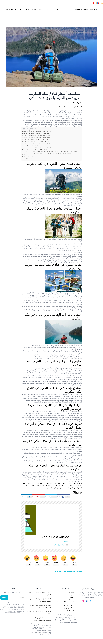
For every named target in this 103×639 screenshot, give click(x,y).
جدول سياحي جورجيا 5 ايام (66, 620)
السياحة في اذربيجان (68, 605)
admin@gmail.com (60, 545)
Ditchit (51, 16)
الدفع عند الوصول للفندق (75, 571)
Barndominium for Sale (99, 16)
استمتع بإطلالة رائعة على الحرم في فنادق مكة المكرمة (37, 141)
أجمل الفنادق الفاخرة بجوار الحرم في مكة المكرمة (36, 133)
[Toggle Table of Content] (78, 129)
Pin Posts (71, 592)
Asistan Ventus (46, 630)
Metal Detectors (67, 617)
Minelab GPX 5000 (32, 629)
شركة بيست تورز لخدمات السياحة (65, 601)
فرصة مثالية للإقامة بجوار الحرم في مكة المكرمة (36, 149)
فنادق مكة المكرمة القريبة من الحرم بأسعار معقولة (36, 139)
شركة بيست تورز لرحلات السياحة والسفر (85, 9)
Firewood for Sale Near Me (3, 16)
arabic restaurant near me (12, 612)
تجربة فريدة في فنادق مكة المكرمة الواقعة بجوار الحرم (37, 145)
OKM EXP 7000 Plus (9, 606)
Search (4, 597)
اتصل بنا (72, 595)
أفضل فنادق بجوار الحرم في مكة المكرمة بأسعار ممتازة (37, 131)
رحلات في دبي (69, 615)
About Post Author (29, 157)
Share (25, 155)
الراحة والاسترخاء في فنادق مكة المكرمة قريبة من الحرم (37, 143)
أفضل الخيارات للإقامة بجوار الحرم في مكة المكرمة (36, 137)
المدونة (72, 597)
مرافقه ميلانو (38, 632)
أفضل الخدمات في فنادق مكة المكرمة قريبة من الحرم (37, 147)
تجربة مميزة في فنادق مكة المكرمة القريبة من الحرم (36, 135)
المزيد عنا (71, 599)
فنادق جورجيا (58, 571)
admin (69, 103)
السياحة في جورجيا (69, 608)
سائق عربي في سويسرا (14, 609)
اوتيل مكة (66, 571)
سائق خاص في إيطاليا (65, 619)
